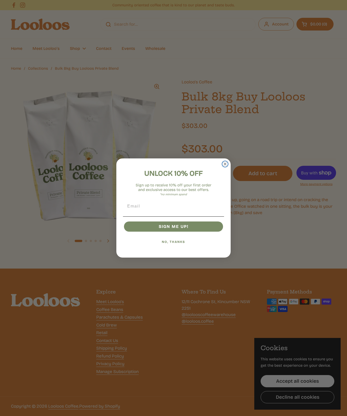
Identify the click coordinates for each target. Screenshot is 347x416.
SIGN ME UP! (173, 226)
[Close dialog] (225, 164)
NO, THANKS (173, 242)
